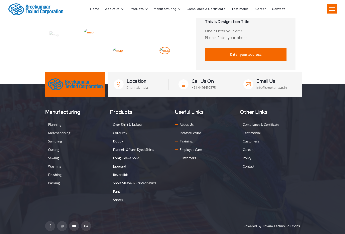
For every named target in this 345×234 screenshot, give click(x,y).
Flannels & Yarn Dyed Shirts (133, 149)
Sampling (55, 141)
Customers (188, 158)
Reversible (121, 175)
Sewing (53, 158)
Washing (54, 166)
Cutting (53, 149)
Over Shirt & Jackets (128, 124)
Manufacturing (165, 9)
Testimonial (240, 9)
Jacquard (119, 166)
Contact (278, 9)
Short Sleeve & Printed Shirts (134, 183)
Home (94, 9)
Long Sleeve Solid (126, 158)
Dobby (118, 141)
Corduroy (120, 133)
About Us (112, 9)
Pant (116, 191)
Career (260, 9)
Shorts (118, 200)
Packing (54, 183)
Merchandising (59, 133)
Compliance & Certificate (205, 9)
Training (186, 141)
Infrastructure (190, 133)
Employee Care (191, 149)
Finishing (55, 175)
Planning (54, 124)
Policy (247, 158)
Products (137, 9)
